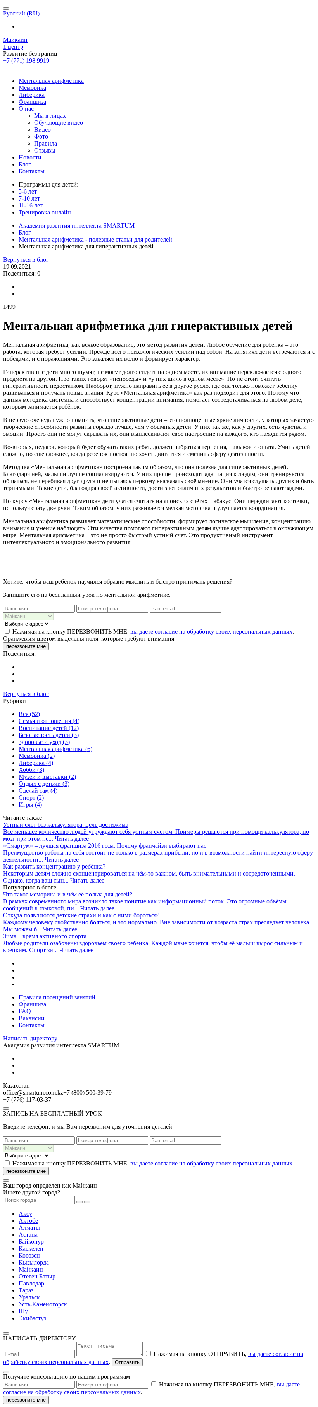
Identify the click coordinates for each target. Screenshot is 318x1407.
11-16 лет (31, 205)
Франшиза (32, 101)
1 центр (13, 46)
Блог (25, 164)
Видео (42, 129)
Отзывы (44, 150)
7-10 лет (29, 198)
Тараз (26, 1290)
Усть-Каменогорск (43, 1304)
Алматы (29, 1227)
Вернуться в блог (26, 259)
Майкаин (15, 39)
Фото (41, 136)
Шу (23, 1311)
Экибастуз (32, 1318)
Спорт (31, 797)
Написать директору (30, 1038)
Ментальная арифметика (51, 80)
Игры (30, 804)
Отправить (127, 1362)
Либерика (32, 94)
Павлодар (31, 1283)
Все (29, 714)
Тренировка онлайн (45, 212)
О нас (26, 108)
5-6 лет (28, 191)
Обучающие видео (58, 122)
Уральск (29, 1297)
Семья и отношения (49, 721)
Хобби (31, 769)
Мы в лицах (50, 115)
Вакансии (32, 1018)
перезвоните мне (26, 646)
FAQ (25, 1011)
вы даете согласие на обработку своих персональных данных (211, 631)
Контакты (32, 171)
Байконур (31, 1241)
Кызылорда (34, 1262)
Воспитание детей (49, 728)
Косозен (29, 1255)
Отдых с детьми (44, 783)
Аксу (25, 1213)
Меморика (32, 87)
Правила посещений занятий (57, 997)
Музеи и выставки (47, 776)
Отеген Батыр (37, 1276)
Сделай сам (38, 790)
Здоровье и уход (44, 742)
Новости (30, 157)
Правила (45, 143)
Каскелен (31, 1248)
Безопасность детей (49, 735)
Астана (28, 1234)
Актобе (28, 1220)
